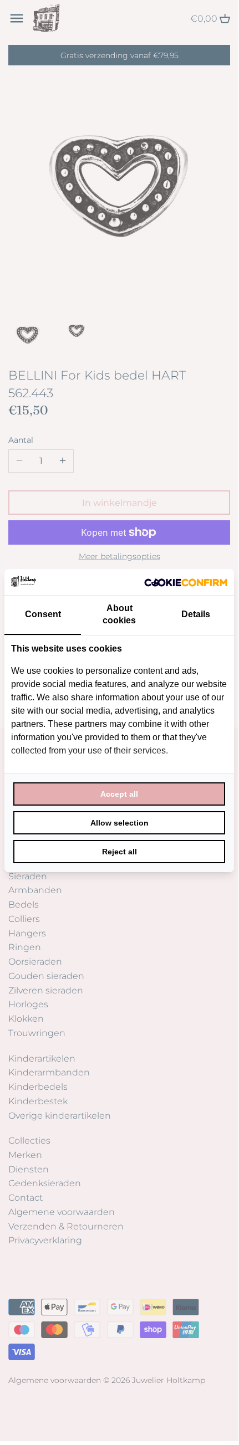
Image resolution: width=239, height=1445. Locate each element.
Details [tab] (195, 614)
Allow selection (119, 822)
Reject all (119, 851)
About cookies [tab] (119, 614)
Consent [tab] (43, 614)
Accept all (119, 794)
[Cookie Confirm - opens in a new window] (185, 582)
